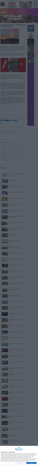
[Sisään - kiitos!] (36, 447)
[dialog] (19, 455)
